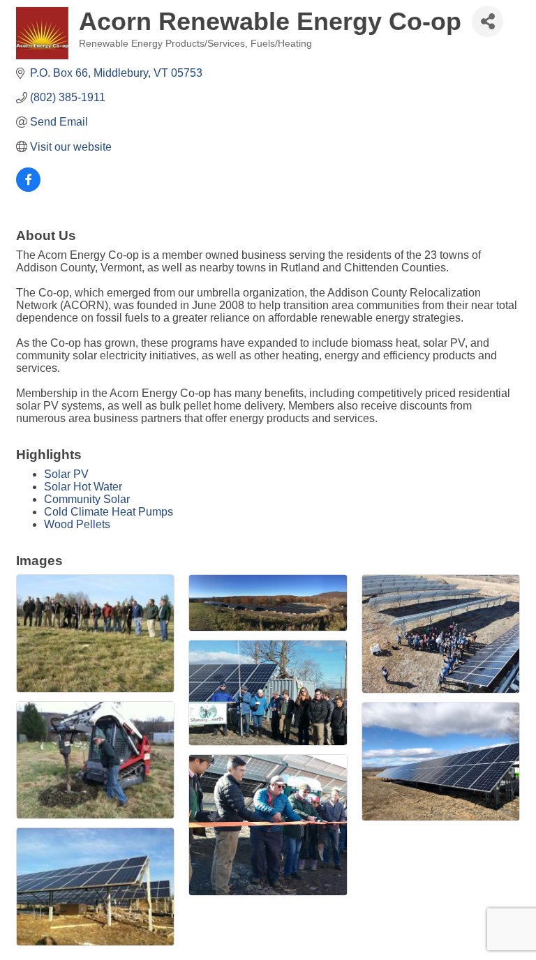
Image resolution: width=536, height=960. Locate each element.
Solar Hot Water (83, 487)
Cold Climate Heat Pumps (108, 512)
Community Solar (87, 499)
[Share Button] (487, 21)
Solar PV (66, 474)
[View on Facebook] (28, 188)
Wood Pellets (77, 524)
